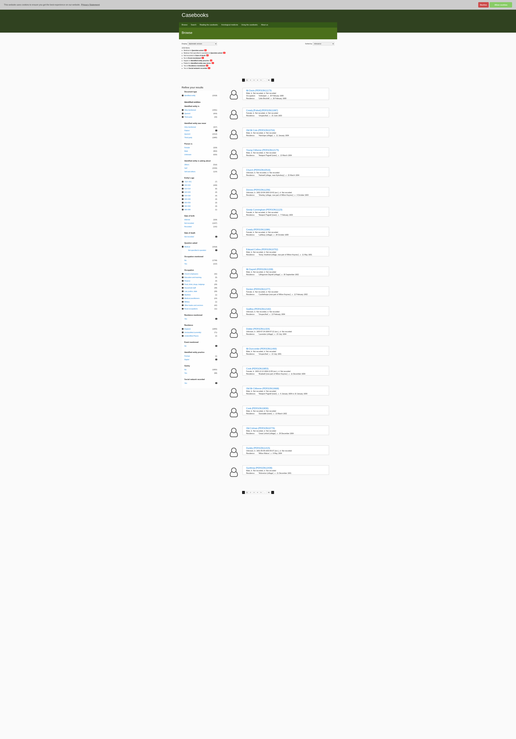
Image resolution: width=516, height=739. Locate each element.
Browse (184, 25)
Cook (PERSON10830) (257, 408)
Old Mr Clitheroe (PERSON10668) (262, 388)
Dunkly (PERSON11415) (258, 448)
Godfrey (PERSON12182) (258, 309)
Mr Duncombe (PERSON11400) (261, 349)
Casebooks (195, 15)
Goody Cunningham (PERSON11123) (264, 210)
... (264, 80)
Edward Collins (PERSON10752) (262, 249)
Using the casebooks (249, 25)
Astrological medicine (229, 25)
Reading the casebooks (209, 25)
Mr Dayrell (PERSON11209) (259, 269)
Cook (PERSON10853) (257, 368)
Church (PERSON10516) (258, 170)
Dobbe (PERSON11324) (258, 329)
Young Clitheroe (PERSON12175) (262, 150)
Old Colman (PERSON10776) (260, 428)
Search (193, 25)
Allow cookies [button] (500, 5)
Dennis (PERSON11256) (258, 190)
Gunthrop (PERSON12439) (259, 468)
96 (269, 80)
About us (264, 25)
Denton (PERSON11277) (258, 289)
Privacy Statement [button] (90, 5)
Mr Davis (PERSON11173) (259, 90)
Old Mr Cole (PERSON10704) (260, 130)
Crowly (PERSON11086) (258, 229)
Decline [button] (483, 5)
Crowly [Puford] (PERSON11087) (262, 110)
